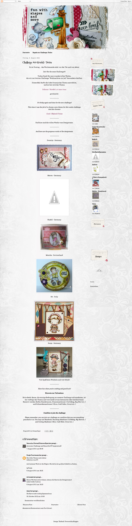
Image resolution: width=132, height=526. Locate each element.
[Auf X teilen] (49, 431)
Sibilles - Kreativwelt (99, 191)
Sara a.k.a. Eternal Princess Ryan (38, 443)
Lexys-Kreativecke (98, 127)
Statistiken (94, 286)
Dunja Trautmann (33, 455)
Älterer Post (81, 505)
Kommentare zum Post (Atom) (41, 508)
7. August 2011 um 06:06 (35, 449)
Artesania (30, 477)
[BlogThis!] (47, 431)
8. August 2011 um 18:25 (35, 471)
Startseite (26, 52)
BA (52, 297)
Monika (49, 255)
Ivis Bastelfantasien (99, 152)
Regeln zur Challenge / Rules (42, 52)
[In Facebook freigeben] (50, 431)
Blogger (75, 521)
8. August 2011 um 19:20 (35, 484)
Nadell (50, 220)
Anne (28, 491)
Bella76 (94, 139)
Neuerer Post (27, 505)
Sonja (50, 343)
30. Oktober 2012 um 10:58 (35, 496)
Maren (50, 175)
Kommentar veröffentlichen (35, 500)
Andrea (94, 164)
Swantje (56, 83)
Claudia (94, 114)
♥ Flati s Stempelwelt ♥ (99, 178)
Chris (94, 204)
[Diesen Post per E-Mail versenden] (45, 431)
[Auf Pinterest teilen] (52, 431)
